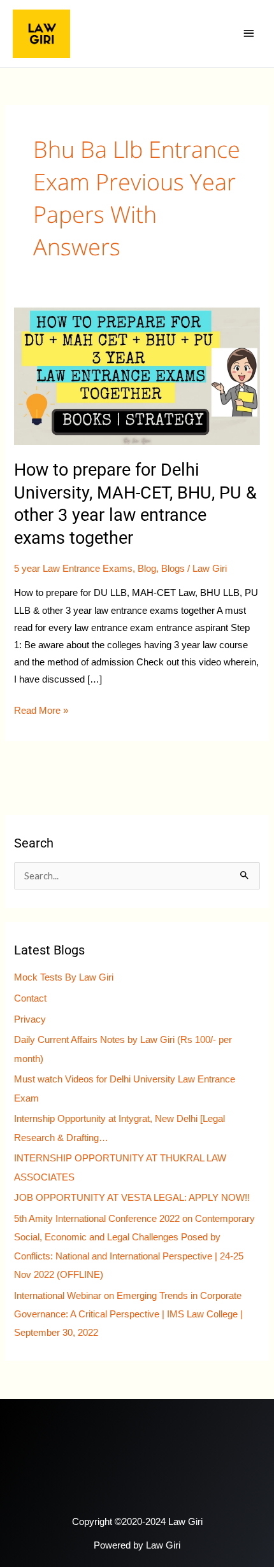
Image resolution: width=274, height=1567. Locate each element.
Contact (30, 998)
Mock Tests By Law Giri (63, 977)
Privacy (30, 1019)
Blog (147, 569)
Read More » (41, 709)
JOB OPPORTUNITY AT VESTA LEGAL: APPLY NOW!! (132, 1198)
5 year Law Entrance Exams (73, 569)
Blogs (173, 569)
